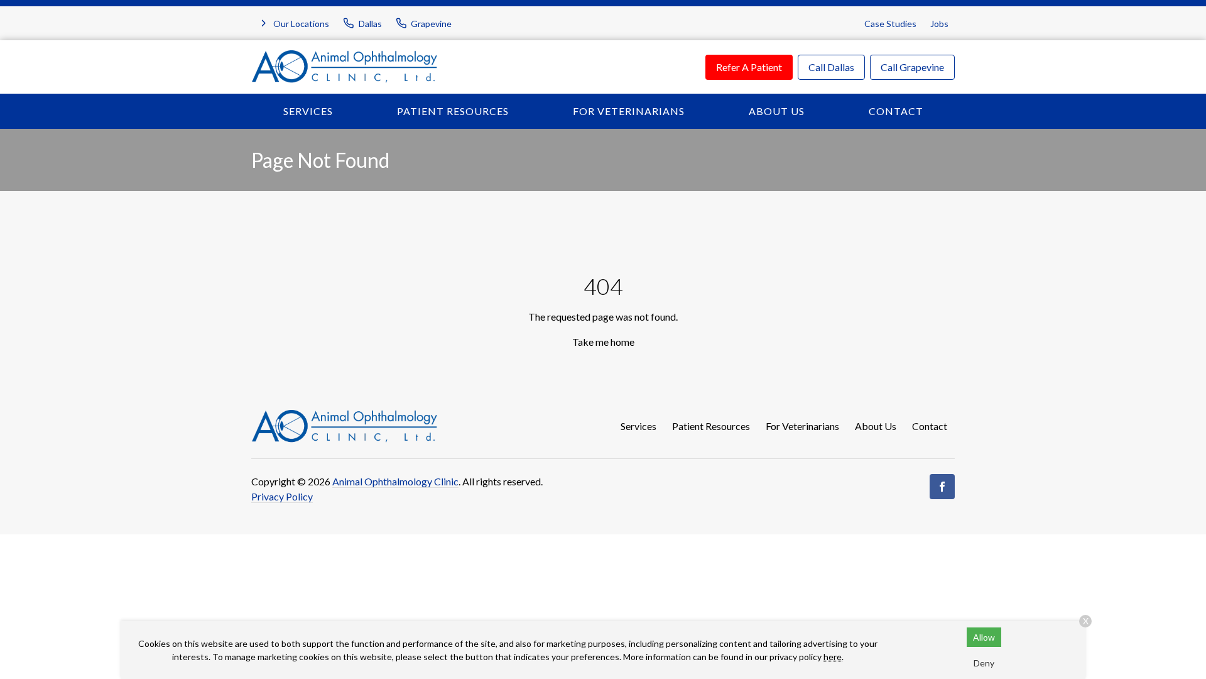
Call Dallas (831, 67)
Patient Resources (453, 111)
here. (833, 656)
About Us (777, 111)
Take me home (603, 342)
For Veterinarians (629, 111)
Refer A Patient (749, 67)
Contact (896, 111)
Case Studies (890, 23)
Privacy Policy (282, 496)
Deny (984, 663)
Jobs (939, 23)
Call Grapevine (912, 67)
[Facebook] (942, 486)
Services (308, 111)
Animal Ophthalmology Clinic (395, 481)
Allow (984, 637)
